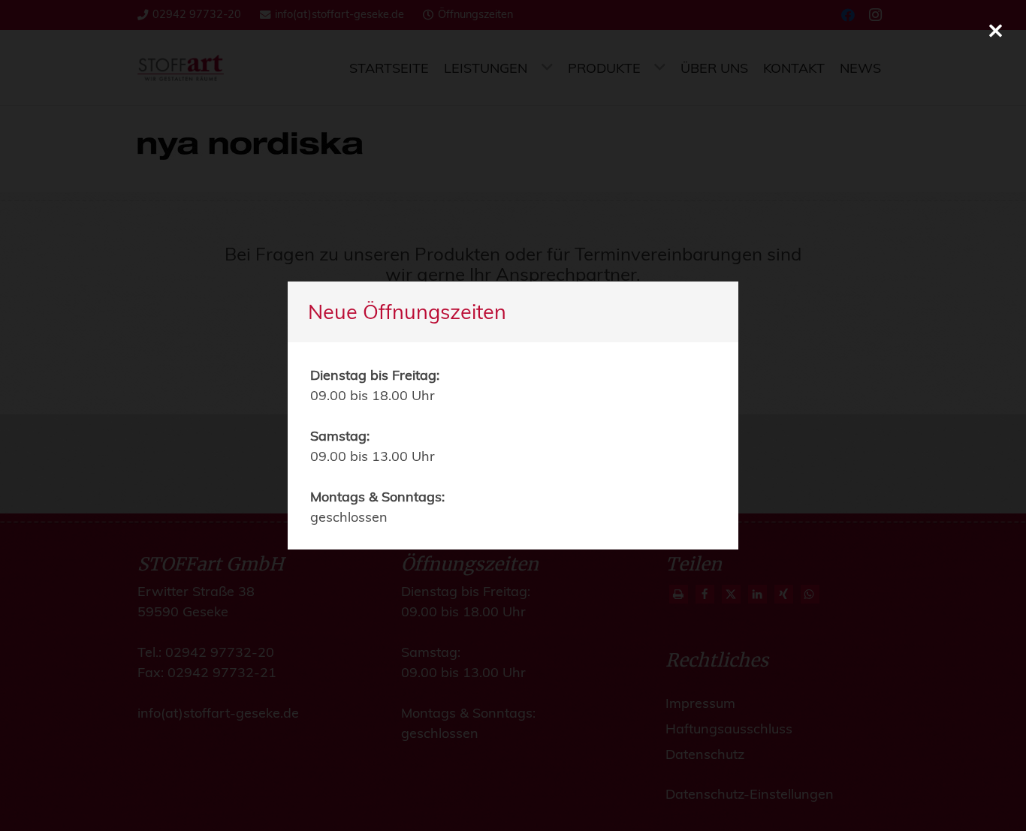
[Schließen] (995, 30)
